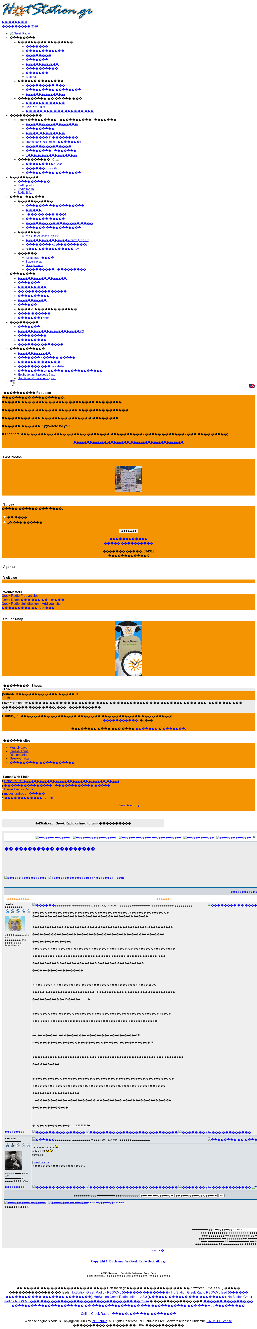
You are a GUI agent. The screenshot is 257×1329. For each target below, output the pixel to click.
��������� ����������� (42, 762)
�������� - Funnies (110, 878)
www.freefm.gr (41, 1162)
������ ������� (166, 837)
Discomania (18, 755)
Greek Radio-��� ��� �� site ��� (33, 600)
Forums (89, 878)
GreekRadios (19, 751)
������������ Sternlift (29, 798)
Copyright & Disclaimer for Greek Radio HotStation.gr (128, 1261)
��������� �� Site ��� (28, 608)
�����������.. (121, 720)
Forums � (157, 1250)
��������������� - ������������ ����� (57, 785)
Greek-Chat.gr (20, 758)
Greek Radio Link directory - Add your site (31, 603)
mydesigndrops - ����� (24, 793)
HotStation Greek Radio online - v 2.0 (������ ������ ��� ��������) (160, 1297)
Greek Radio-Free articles (20, 595)
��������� (106, 837)
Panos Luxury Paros (18, 789)
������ (207, 837)
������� (146, 728)
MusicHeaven (19, 747)
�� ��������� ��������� (49, 848)
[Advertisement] (149, 866)
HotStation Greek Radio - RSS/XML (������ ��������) (120, 1292)
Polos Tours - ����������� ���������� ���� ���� (61, 781)
